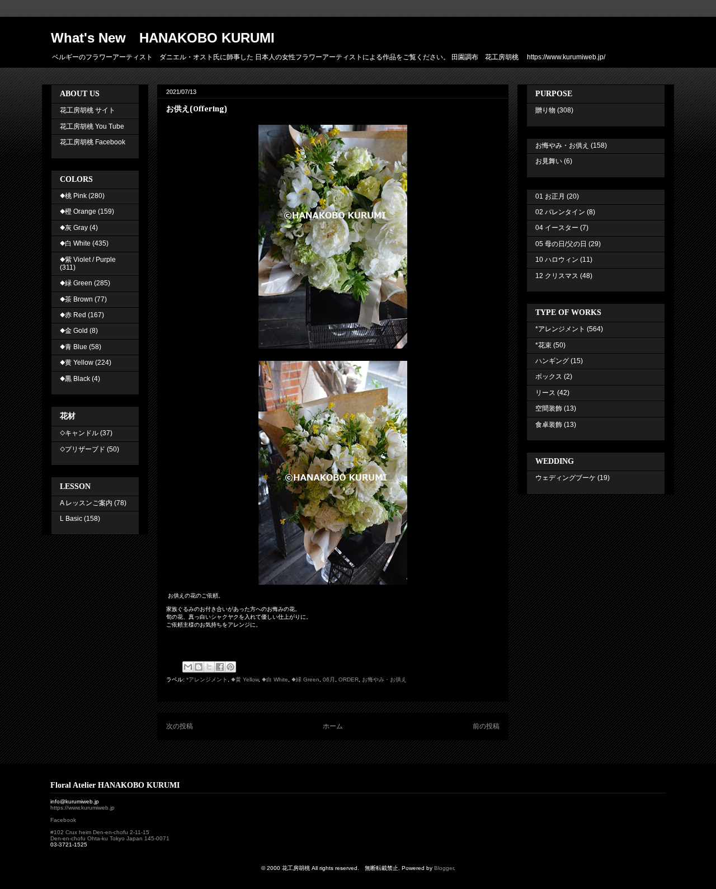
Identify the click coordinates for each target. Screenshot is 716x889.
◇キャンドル (79, 433)
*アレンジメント (207, 679)
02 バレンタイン (560, 212)
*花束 (543, 345)
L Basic (71, 519)
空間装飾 (548, 408)
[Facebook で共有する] (219, 666)
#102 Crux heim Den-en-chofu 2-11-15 (99, 832)
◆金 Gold (74, 331)
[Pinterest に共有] (230, 666)
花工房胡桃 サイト (87, 110)
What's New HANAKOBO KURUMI (163, 37)
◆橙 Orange (78, 211)
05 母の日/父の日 (561, 244)
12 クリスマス (556, 276)
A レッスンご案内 (86, 503)
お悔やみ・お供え (384, 679)
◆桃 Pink (73, 196)
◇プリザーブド (82, 449)
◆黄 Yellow (244, 679)
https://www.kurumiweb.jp (82, 808)
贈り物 (545, 110)
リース (545, 393)
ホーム (333, 726)
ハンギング (552, 361)
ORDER (348, 679)
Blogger (444, 868)
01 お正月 (550, 196)
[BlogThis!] (198, 666)
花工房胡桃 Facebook (92, 142)
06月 (329, 679)
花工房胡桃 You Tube (92, 126)
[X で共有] (209, 666)
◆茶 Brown (76, 299)
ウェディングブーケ (565, 478)
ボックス (548, 376)
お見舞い (548, 161)
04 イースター (556, 228)
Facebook (63, 820)
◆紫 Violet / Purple (88, 260)
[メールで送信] (188, 666)
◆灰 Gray (74, 228)
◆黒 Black (75, 379)
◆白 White (275, 679)
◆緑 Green (305, 679)
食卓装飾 (548, 425)
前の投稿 (486, 726)
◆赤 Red (73, 315)
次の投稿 (179, 726)
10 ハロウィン (556, 260)
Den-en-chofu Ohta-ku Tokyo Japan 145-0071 (109, 838)
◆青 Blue (73, 347)
